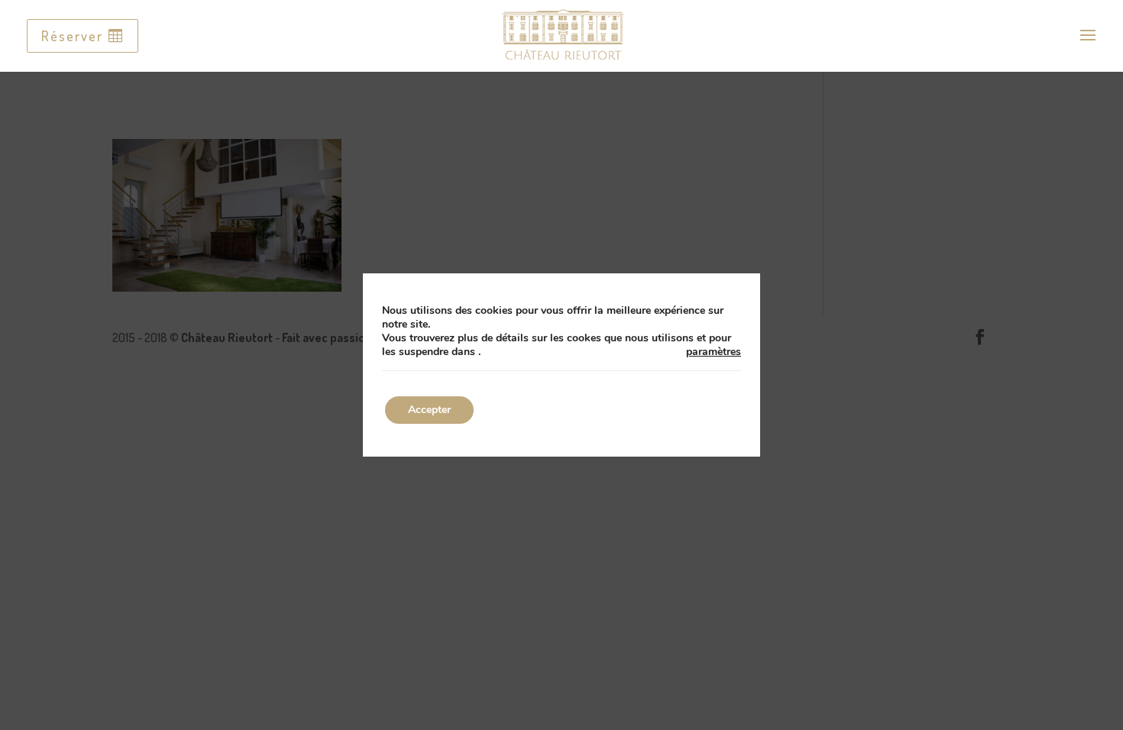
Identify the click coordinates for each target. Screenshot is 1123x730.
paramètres (713, 352)
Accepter (429, 409)
